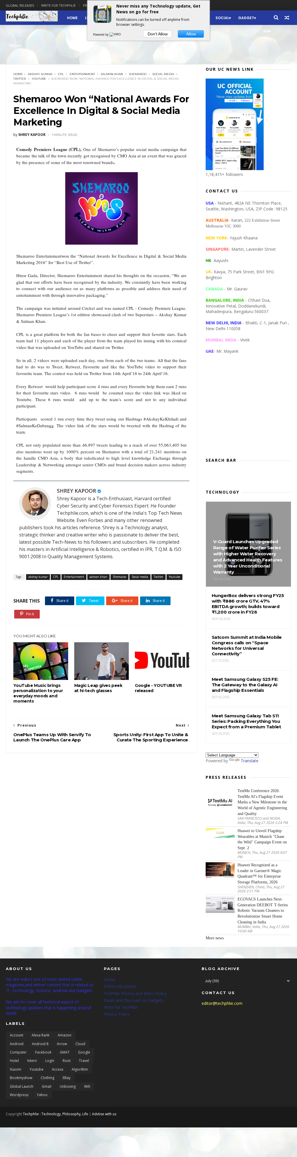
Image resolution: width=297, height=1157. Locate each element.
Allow (191, 34)
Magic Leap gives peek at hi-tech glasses (98, 688)
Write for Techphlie (58, 5)
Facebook (43, 1052)
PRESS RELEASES (120, 986)
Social (222, 17)
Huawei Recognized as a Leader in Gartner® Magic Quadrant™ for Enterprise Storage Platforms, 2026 (259, 873)
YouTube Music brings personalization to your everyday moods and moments (38, 693)
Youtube (39, 79)
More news (215, 938)
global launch (21, 1086)
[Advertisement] (248, 410)
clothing (47, 1077)
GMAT (65, 1052)
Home (72, 17)
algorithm (80, 1069)
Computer (18, 1052)
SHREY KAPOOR (76, 490)
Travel (84, 1060)
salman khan (112, 74)
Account (16, 1035)
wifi (87, 1086)
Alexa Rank (40, 1035)
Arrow (62, 1043)
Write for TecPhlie (120, 1007)
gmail (46, 1086)
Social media (163, 74)
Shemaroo (137, 74)
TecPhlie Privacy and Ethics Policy (135, 993)
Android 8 (40, 1043)
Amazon (64, 1035)
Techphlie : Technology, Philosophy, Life (55, 1113)
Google (84, 1052)
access (57, 1069)
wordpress (19, 1094)
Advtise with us (104, 1113)
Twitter (19, 79)
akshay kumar (40, 74)
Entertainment (82, 74)
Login (49, 1060)
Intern (32, 1060)
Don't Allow (158, 34)
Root (66, 1060)
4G (266, 31)
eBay (66, 1077)
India (14, 45)
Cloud (80, 1043)
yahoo (42, 1094)
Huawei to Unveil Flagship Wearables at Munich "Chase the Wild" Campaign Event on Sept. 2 (262, 839)
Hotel (14, 1060)
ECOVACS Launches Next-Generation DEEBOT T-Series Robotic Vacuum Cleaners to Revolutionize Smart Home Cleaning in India (263, 910)
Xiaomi (15, 1069)
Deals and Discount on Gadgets (134, 1000)
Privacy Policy (116, 1014)
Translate (249, 760)
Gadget (246, 17)
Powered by (101, 34)
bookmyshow (21, 1077)
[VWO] (115, 34)
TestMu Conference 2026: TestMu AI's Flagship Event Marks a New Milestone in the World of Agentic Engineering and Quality (262, 802)
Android (16, 1043)
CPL (61, 74)
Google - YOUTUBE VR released (158, 688)
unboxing (68, 1086)
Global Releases (20, 5)
